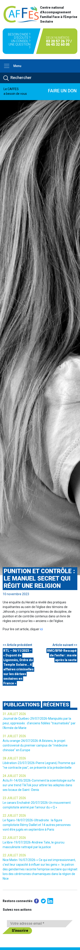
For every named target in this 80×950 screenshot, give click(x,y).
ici (41, 629)
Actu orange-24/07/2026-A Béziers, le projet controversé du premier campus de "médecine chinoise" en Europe (35, 745)
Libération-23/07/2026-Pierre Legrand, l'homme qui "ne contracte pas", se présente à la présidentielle (39, 765)
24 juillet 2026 (14, 776)
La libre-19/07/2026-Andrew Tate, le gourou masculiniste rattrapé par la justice (33, 845)
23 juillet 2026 (14, 798)
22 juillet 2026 (14, 815)
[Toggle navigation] (6, 66)
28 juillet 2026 (14, 758)
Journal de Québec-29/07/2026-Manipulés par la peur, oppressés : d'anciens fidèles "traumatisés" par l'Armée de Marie (39, 723)
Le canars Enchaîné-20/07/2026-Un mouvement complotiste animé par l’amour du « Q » (37, 805)
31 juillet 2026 (14, 714)
